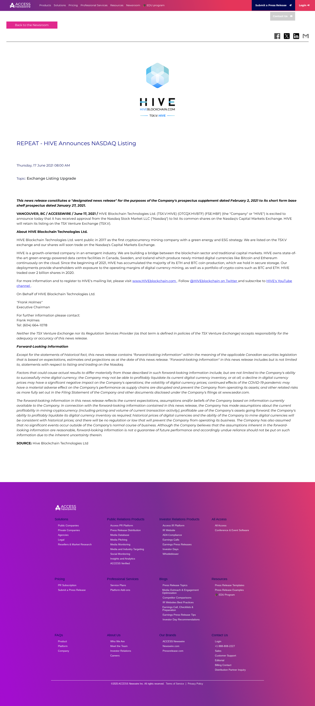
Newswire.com (171, 646)
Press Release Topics (175, 585)
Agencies (63, 534)
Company (63, 650)
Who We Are (117, 641)
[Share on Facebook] (277, 36)
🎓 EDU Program (225, 594)
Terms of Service (175, 683)
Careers (115, 655)
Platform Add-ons (120, 589)
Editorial (219, 660)
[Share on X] (287, 36)
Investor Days (170, 549)
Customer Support (225, 655)
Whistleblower (171, 553)
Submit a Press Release (271, 5)
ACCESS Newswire (174, 641)
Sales (218, 650)
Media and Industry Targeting (127, 549)
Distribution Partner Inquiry (230, 669)
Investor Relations (120, 650)
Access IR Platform (173, 525)
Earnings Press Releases (177, 544)
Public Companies (68, 525)
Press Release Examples (229, 589)
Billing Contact (223, 665)
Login (302, 5)
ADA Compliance (172, 534)
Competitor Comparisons (177, 597)
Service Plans (118, 585)
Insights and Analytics (122, 558)
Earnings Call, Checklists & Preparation (177, 608)
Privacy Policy (195, 683)
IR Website (169, 530)
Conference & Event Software (232, 530)
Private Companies (69, 530)
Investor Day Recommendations (181, 619)
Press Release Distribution (125, 530)
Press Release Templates (229, 585)
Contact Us (280, 16)
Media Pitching (118, 539)
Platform (63, 646)
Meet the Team (119, 646)
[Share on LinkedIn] (296, 36)
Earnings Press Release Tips (179, 614)
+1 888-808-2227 (225, 646)
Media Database (119, 534)
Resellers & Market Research (75, 544)
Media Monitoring (120, 544)
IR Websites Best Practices (178, 602)
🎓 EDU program (154, 5)
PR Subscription (67, 585)
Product (62, 641)
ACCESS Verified (120, 563)
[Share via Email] (306, 36)
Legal (61, 539)
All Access (220, 525)
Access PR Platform (121, 525)
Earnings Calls (171, 539)
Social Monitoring (120, 553)
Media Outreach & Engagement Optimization (180, 591)
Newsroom (133, 5)
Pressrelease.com (173, 650)
